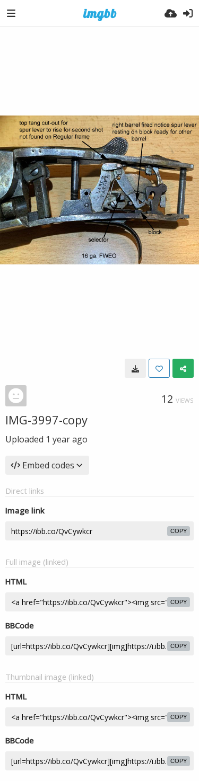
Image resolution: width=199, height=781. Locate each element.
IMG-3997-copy (46, 420)
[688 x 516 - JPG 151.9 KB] (135, 368)
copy (178, 531)
